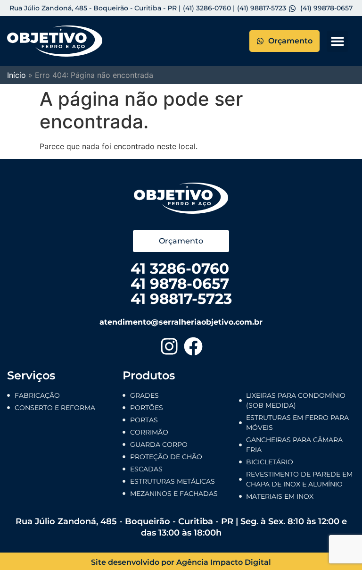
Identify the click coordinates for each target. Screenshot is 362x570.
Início (16, 75)
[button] (337, 41)
